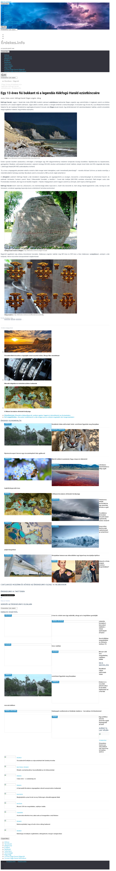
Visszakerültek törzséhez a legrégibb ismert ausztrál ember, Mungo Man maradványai (31, 355)
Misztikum (15, 23)
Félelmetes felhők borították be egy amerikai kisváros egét (104, 503)
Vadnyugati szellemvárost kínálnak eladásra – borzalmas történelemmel (76, 711)
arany (3, 98)
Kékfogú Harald (20, 98)
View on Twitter (5, 601)
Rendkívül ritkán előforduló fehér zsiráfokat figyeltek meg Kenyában (75, 424)
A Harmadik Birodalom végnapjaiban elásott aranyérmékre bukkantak (39, 788)
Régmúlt (14, 21)
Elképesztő (8, 11)
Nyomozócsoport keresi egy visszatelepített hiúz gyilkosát (24, 453)
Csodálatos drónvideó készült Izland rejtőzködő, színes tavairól (104, 516)
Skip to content (6, 2)
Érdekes (7, 12)
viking (39, 98)
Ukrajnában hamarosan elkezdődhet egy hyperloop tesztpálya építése (76, 555)
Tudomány (8, 16)
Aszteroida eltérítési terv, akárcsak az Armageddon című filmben (37, 815)
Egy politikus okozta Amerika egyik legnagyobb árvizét (104, 720)
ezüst (12, 98)
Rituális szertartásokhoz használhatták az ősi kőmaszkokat (35, 770)
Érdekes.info (13, 42)
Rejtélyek (7, 14)
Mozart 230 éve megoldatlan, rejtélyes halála (103, 655)
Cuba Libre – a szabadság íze (26, 779)
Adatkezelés (22, 861)
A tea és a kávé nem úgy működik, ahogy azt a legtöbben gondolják (75, 615)
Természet (8, 9)
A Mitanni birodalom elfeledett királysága (17, 411)
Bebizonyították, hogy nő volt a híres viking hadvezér (33, 824)
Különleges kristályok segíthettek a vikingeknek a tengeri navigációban (39, 834)
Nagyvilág (7, 20)
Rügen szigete (31, 98)
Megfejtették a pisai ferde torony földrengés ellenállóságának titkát (38, 797)
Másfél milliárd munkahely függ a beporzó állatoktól (69, 459)
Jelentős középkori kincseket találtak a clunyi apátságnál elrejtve (102, 627)
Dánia (7, 98)
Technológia (8, 18)
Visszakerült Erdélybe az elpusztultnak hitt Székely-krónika (36, 760)
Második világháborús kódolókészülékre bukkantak (20, 383)
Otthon (6, 7)
